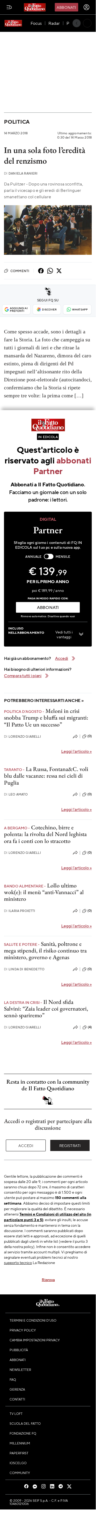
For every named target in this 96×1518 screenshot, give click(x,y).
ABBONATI (48, 607)
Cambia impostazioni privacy (35, 1340)
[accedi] (86, 7)
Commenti (19, 271)
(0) (89, 736)
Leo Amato (16, 794)
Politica (17, 121)
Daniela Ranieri (21, 173)
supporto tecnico (18, 1262)
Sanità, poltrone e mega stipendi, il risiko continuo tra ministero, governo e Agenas (45, 950)
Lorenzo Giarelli (22, 736)
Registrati (70, 1145)
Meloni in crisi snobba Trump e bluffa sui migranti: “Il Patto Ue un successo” (46, 717)
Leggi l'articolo (76, 751)
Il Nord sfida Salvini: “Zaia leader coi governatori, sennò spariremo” (46, 1008)
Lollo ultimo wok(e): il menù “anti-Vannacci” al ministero (44, 892)
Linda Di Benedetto (24, 969)
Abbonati (66, 7)
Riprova (48, 1279)
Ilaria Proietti (19, 911)
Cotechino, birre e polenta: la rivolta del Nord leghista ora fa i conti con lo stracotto (45, 834)
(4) (90, 1027)
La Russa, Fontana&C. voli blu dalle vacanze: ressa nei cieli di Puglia (46, 775)
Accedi (26, 1145)
